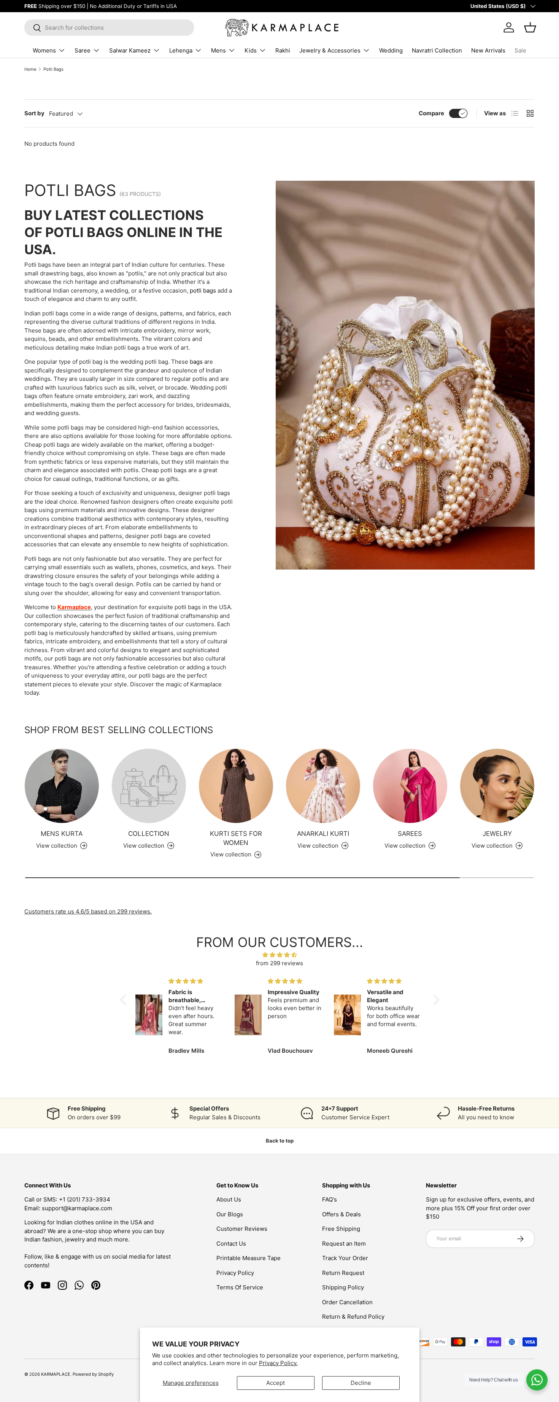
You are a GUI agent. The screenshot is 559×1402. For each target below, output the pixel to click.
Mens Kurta (62, 833)
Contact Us (231, 1243)
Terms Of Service (239, 1287)
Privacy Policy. (278, 1363)
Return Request (343, 1272)
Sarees (410, 833)
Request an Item (344, 1243)
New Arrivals (488, 50)
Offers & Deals (341, 1214)
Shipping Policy (343, 1287)
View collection (143, 845)
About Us (228, 1199)
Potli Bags (53, 69)
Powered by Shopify (93, 1374)
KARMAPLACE (55, 1374)
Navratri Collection (437, 50)
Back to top (280, 1141)
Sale (520, 50)
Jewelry (497, 833)
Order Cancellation (347, 1302)
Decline (361, 1382)
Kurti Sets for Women (236, 838)
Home (30, 69)
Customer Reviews (241, 1228)
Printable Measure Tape (248, 1258)
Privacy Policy (235, 1272)
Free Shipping (341, 1228)
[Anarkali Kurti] (323, 786)
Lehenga (180, 50)
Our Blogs (229, 1214)
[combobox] (109, 27)
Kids (251, 50)
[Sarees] (410, 786)
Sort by (34, 113)
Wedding (391, 50)
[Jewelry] (497, 786)
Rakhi (282, 50)
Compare (431, 113)
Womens (44, 50)
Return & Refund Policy (353, 1316)
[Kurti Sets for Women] (236, 786)
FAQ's (329, 1199)
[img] (280, 955)
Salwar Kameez (130, 50)
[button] (124, 999)
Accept (275, 1382)
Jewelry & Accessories (329, 50)
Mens (218, 50)
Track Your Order (345, 1258)
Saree (83, 50)
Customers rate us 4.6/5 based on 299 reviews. (88, 911)
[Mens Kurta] (62, 786)
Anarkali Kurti (323, 833)
